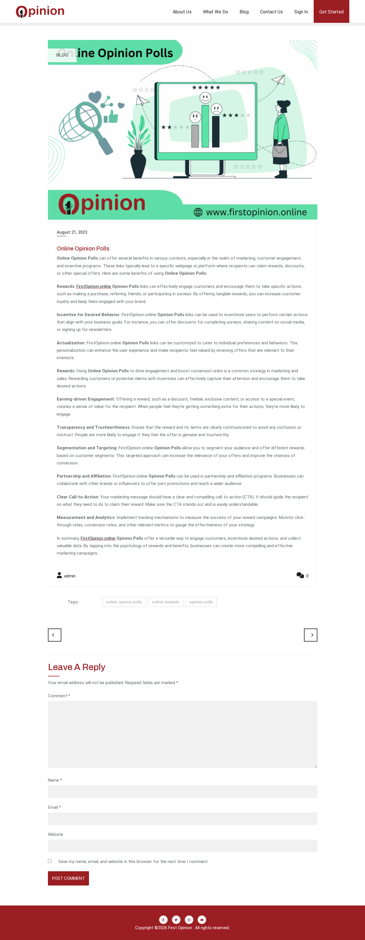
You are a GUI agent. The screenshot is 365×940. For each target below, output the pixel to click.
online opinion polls (124, 602)
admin (69, 576)
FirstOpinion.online (94, 286)
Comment (59, 695)
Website (55, 834)
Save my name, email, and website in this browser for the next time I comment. (133, 861)
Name (55, 780)
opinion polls (201, 602)
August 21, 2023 (72, 232)
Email (54, 807)
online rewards (165, 602)
